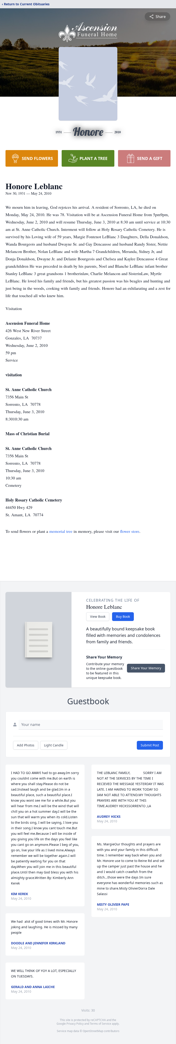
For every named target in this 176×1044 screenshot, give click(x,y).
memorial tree (60, 531)
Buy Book (123, 616)
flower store (129, 531)
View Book (97, 616)
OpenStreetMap (93, 1031)
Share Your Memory (146, 668)
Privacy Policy (75, 1024)
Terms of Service (100, 1024)
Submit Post (150, 745)
